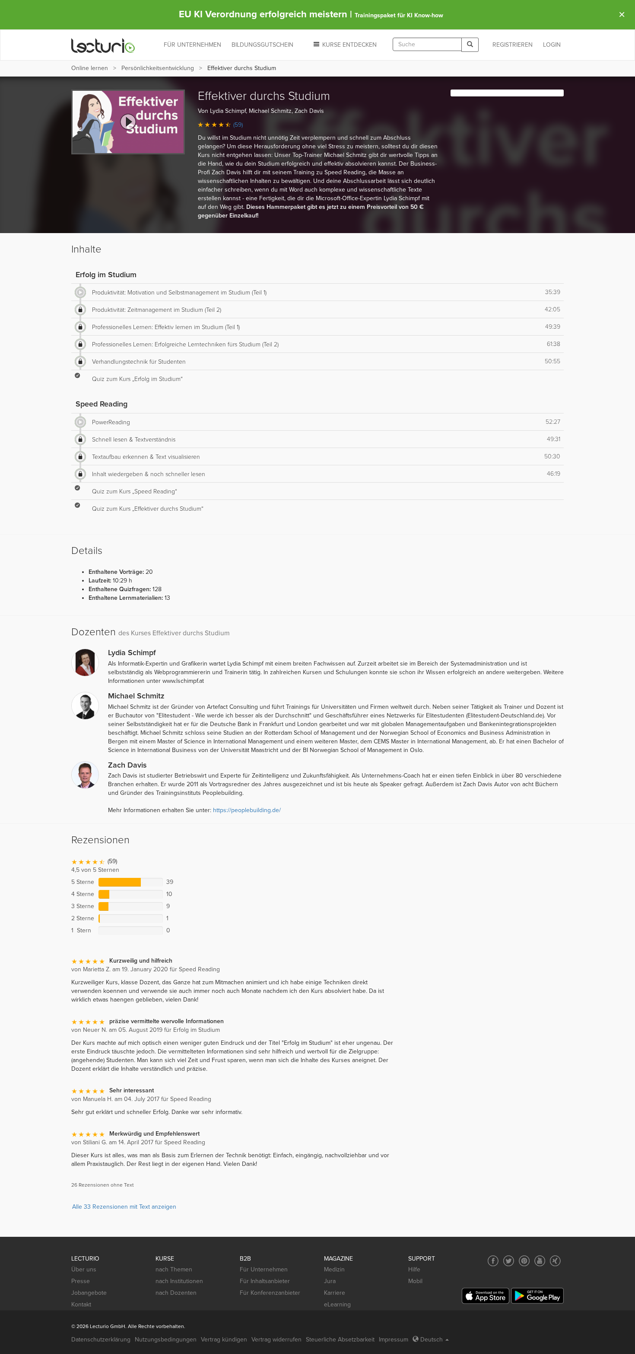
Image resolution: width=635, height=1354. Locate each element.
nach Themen (174, 1269)
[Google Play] (537, 1296)
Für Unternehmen (264, 1269)
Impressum (393, 1339)
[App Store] (485, 1296)
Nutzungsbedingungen (166, 1339)
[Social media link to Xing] (555, 1260)
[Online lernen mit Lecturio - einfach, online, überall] (103, 45)
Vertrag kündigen (224, 1339)
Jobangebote (89, 1292)
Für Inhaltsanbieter (265, 1281)
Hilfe (414, 1269)
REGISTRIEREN (512, 44)
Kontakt (81, 1304)
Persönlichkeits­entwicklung (157, 68)
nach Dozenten (176, 1292)
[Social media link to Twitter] (508, 1260)
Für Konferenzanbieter (270, 1292)
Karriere (334, 1292)
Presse (80, 1281)
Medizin (334, 1269)
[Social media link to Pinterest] (524, 1260)
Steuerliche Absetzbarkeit (340, 1339)
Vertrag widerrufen (276, 1339)
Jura (330, 1281)
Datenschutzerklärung (100, 1339)
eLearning (337, 1304)
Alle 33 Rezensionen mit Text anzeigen (124, 1206)
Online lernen (89, 68)
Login (552, 44)
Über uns (83, 1269)
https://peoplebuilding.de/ (247, 810)
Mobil (415, 1281)
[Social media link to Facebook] (493, 1260)
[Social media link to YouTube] (539, 1260)
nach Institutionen (179, 1281)
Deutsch (431, 1339)
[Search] (470, 45)
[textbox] (427, 44)
